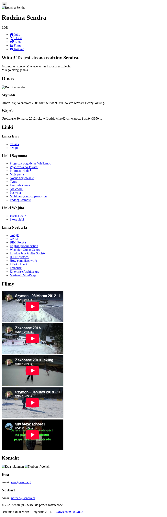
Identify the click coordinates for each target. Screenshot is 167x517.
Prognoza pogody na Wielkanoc (30, 163)
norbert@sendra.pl (23, 498)
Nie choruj (16, 189)
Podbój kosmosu (20, 200)
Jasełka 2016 (18, 215)
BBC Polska (18, 242)
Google (14, 235)
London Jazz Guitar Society (28, 253)
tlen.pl (14, 147)
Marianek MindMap (23, 275)
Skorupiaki (17, 219)
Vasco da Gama (20, 185)
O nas (18, 38)
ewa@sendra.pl (21, 482)
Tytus (13, 181)
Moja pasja (17, 174)
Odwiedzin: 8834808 (69, 512)
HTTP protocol (19, 257)
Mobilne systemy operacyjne (28, 196)
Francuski (16, 268)
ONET (14, 238)
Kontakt (18, 49)
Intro (16, 34)
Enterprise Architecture (24, 271)
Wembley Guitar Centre (25, 249)
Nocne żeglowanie (22, 178)
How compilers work (23, 260)
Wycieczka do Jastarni (24, 167)
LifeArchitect (18, 264)
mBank (14, 144)
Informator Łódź (20, 170)
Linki (18, 41)
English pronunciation (24, 246)
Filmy (17, 45)
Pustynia (15, 192)
